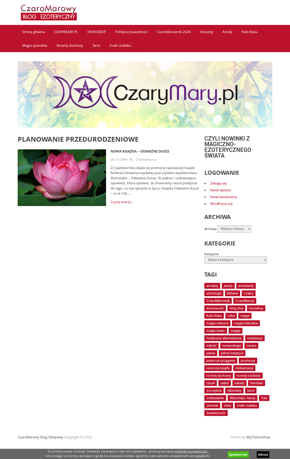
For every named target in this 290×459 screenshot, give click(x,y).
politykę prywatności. (191, 451)
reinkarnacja (244, 368)
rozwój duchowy (218, 376)
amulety (212, 286)
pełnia (210, 353)
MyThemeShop (258, 437)
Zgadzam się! (238, 454)
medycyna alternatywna (224, 338)
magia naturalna (246, 323)
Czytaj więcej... (122, 202)
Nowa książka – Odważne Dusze (140, 151)
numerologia (231, 346)
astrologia (213, 293)
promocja (248, 361)
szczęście (214, 391)
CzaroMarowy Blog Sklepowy (40, 437)
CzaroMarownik (218, 301)
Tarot (96, 45)
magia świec (215, 331)
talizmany (234, 391)
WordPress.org (221, 204)
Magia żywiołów (34, 45)
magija (235, 331)
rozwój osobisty (249, 376)
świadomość (216, 413)
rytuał (210, 383)
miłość (211, 346)
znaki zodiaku (247, 405)
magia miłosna (217, 323)
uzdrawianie (215, 398)
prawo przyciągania (220, 361)
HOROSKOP (96, 31)
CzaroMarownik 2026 (174, 31)
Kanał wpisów (220, 190)
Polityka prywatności (131, 31)
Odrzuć (263, 454)
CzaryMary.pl (244, 301)
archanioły (246, 286)
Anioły (227, 31)
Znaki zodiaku (120, 45)
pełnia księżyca (232, 353)
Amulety (206, 31)
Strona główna (33, 31)
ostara (251, 346)
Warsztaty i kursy (242, 398)
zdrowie (212, 405)
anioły (228, 286)
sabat (224, 383)
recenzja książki (218, 368)
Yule (264, 398)
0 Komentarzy (146, 159)
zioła (227, 405)
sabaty (239, 383)
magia (244, 316)
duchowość (215, 308)
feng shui (236, 308)
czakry (249, 293)
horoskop (256, 308)
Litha (231, 316)
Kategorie (211, 254)
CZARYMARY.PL (66, 31)
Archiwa (210, 229)
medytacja (255, 338)
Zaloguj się (218, 183)
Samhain (256, 383)
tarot (250, 391)
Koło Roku (250, 31)
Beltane (232, 293)
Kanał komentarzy (223, 197)
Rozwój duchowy (70, 45)
